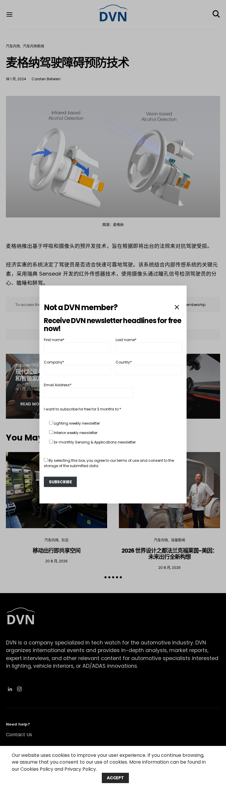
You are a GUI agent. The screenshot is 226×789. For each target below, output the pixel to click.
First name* (54, 339)
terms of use (128, 460)
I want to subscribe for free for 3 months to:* (82, 408)
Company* (54, 362)
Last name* (126, 339)
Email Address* (58, 384)
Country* (124, 362)
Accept (115, 778)
